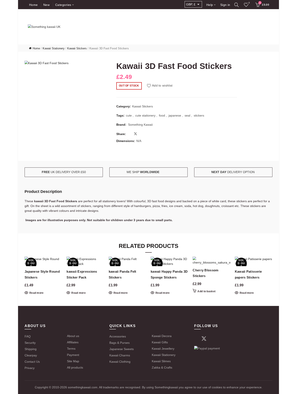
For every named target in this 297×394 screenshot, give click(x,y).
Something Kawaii (140, 124)
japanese (175, 115)
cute (129, 115)
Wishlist (249, 3)
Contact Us (32, 361)
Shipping (31, 349)
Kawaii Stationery (54, 48)
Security (30, 342)
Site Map (73, 361)
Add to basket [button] (206, 291)
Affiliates (72, 342)
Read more (36, 292)
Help (209, 5)
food (162, 115)
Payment (73, 355)
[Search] (236, 5)
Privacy (30, 368)
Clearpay (31, 355)
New (46, 5)
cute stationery (145, 115)
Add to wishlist (162, 85)
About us (73, 336)
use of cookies (212, 387)
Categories (63, 5)
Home (33, 5)
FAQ (28, 336)
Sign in (225, 5)
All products (75, 367)
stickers (199, 115)
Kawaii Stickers (77, 48)
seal (187, 115)
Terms (71, 348)
